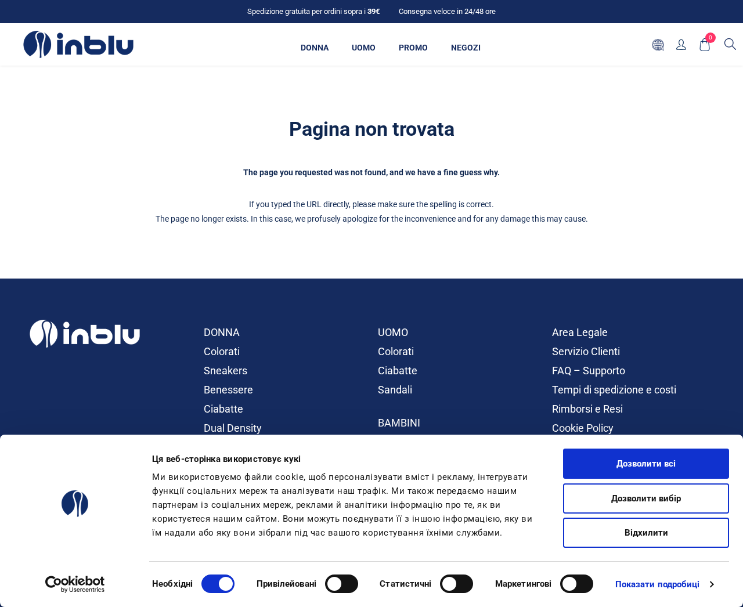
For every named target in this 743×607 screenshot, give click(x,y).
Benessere (228, 390)
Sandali (395, 390)
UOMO (393, 332)
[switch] (341, 584)
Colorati (222, 351)
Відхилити (646, 532)
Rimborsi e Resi (587, 409)
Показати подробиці (657, 584)
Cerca (730, 44)
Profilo (681, 44)
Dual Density (233, 428)
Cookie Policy (583, 428)
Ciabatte (223, 409)
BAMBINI (399, 423)
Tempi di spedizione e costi (614, 390)
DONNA (222, 332)
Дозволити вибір (646, 498)
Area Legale (580, 332)
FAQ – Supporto (588, 370)
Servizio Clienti (586, 351)
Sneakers (225, 370)
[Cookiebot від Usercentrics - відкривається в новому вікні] (75, 584)
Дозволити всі (646, 463)
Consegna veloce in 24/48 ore (447, 11)
